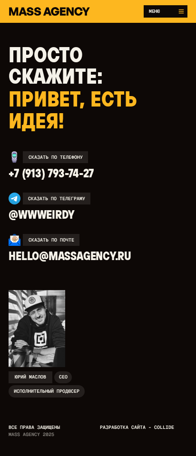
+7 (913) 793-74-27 (51, 173)
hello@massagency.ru (70, 255)
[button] (165, 11)
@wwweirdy (41, 214)
